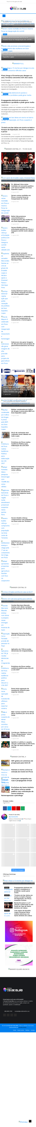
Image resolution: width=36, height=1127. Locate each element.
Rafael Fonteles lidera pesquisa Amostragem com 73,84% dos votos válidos (22, 468)
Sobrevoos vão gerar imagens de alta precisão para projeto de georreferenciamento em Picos (22, 343)
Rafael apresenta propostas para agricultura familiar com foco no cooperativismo (23, 562)
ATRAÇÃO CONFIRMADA (7, 903)
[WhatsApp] (15, 1015)
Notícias (27, 1030)
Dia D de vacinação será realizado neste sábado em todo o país (21, 434)
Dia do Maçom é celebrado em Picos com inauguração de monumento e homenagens (22, 318)
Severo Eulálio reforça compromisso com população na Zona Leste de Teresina (22, 519)
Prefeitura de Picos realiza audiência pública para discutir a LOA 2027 (22, 668)
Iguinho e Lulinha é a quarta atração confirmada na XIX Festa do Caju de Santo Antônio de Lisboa (23, 744)
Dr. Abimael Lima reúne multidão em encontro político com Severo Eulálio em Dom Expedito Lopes (22, 187)
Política (5, 34)
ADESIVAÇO (7, 910)
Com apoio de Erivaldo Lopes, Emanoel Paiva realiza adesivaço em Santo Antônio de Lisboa (23, 913)
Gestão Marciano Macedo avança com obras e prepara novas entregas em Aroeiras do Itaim (22, 607)
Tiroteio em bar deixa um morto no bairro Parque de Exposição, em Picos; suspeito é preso (17, 130)
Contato (33, 1030)
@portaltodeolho (13, 817)
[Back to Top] (30, 1121)
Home (14, 1030)
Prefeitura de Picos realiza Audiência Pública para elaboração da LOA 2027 (20, 443)
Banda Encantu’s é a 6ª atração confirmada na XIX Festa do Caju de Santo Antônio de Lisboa (17, 167)
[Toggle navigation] (4, 15)
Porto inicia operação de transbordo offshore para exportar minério (20, 690)
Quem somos (20, 1030)
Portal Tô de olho (5, 80)
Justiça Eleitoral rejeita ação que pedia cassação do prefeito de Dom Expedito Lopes (22, 292)
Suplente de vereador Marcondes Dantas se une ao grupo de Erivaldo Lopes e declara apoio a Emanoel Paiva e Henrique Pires (23, 256)
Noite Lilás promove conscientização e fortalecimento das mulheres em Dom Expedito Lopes (17, 55)
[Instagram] (8, 1015)
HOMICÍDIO (5, 118)
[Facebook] (4, 1015)
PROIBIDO (5, 94)
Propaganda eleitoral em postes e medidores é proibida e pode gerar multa (23, 890)
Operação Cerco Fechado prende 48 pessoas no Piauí (21, 634)
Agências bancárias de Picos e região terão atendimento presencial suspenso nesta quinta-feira (22, 492)
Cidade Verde (4, 105)
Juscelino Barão (22, 1027)
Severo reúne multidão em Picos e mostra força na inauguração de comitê (21, 197)
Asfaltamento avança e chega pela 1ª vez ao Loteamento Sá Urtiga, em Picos (22, 542)
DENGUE (5, 69)
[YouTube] (11, 1015)
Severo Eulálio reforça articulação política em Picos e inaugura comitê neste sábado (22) (22, 230)
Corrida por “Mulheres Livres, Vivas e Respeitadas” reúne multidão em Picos (21, 734)
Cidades (5, 49)
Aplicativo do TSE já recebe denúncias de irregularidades (22, 650)
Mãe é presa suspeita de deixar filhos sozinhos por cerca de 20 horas (22, 713)
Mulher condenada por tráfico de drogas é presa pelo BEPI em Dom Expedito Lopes (22, 411)
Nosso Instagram (19, 870)
